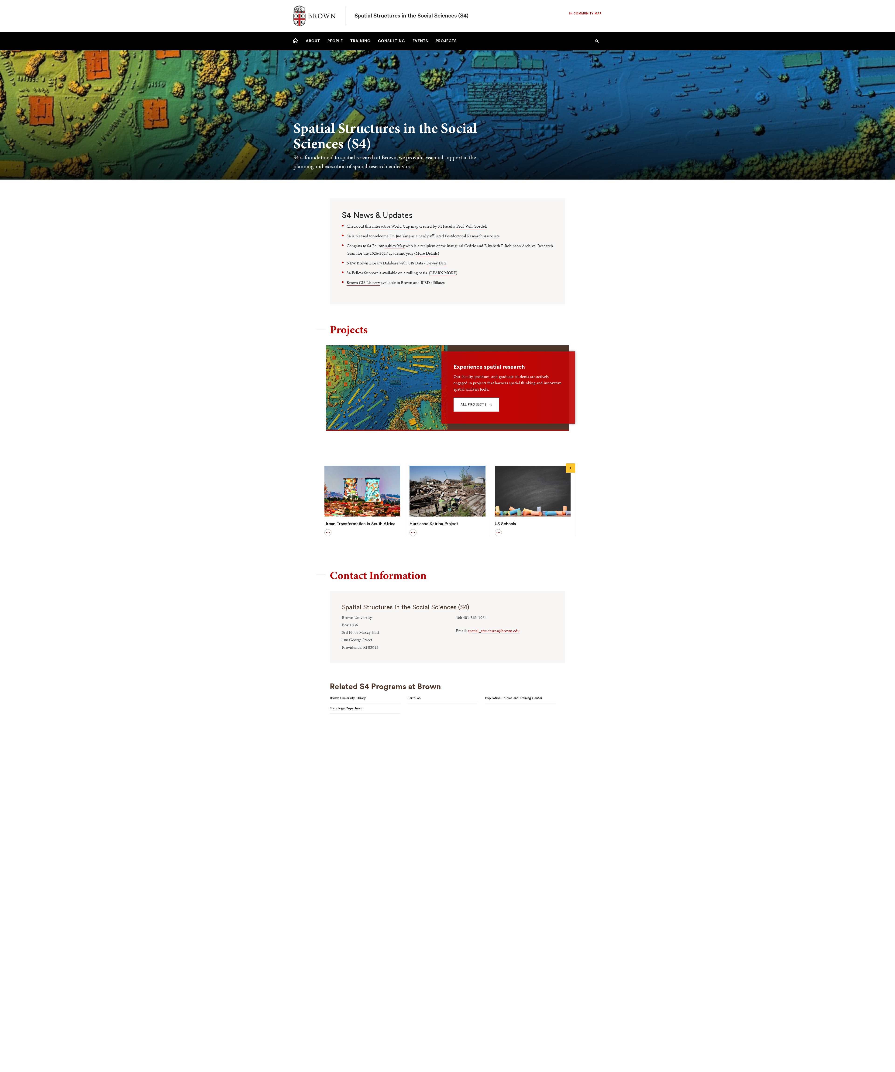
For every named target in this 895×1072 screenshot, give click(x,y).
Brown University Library (348, 698)
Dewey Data (436, 263)
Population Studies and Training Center (513, 698)
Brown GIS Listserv (363, 282)
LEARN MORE (443, 273)
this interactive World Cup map (391, 226)
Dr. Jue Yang (399, 236)
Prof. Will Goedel (471, 226)
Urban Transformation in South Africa (359, 524)
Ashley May (395, 246)
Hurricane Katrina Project (434, 524)
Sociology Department (347, 708)
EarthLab (414, 698)
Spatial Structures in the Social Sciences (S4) (411, 16)
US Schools (505, 524)
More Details (427, 253)
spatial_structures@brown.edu (494, 631)
